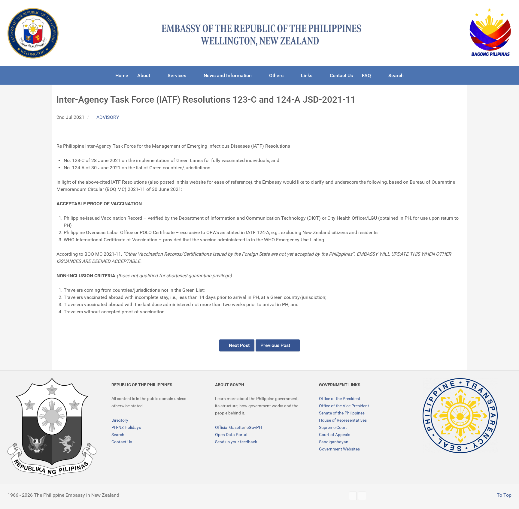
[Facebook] (362, 496)
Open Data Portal (231, 434)
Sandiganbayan (333, 441)
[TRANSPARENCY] (460, 415)
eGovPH (254, 427)
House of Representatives (343, 420)
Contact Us (121, 441)
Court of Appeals (334, 434)
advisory (107, 117)
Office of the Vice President (344, 405)
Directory (119, 420)
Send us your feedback (236, 441)
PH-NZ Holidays (126, 427)
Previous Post (275, 345)
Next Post (239, 345)
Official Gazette (229, 427)
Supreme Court (333, 427)
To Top (503, 495)
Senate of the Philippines (342, 413)
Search (117, 434)
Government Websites (339, 449)
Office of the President (339, 398)
